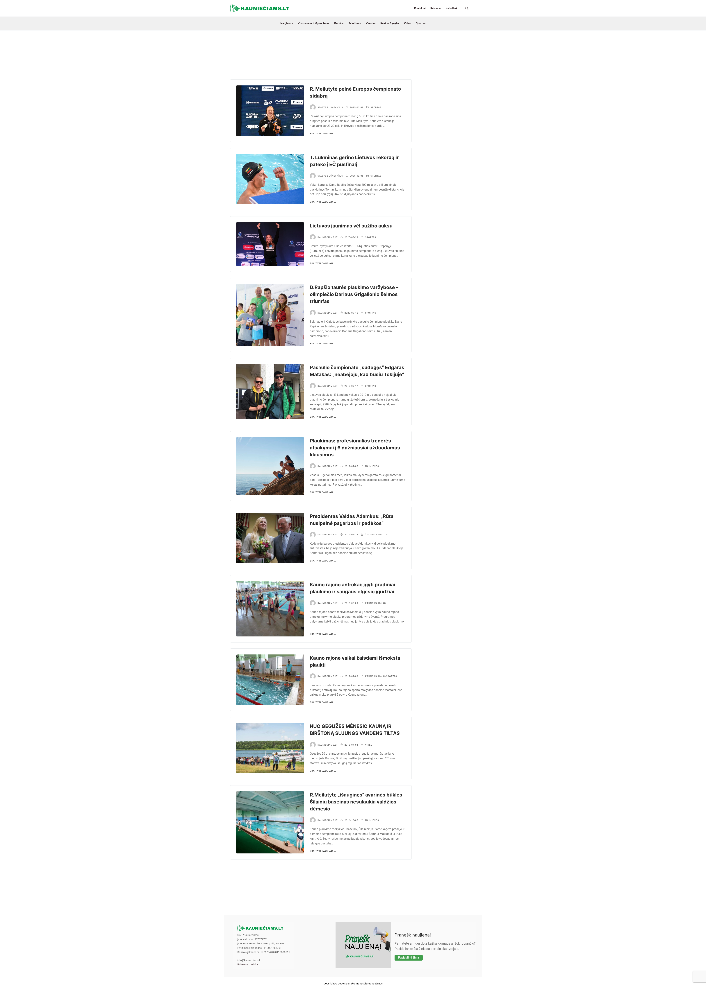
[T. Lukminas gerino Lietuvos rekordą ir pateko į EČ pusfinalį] (270, 179)
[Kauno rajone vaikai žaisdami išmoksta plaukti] (270, 679)
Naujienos (371, 466)
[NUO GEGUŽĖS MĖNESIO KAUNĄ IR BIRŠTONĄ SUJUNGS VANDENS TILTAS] (270, 748)
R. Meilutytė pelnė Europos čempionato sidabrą (355, 92)
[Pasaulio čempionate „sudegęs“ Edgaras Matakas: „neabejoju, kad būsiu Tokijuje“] (270, 391)
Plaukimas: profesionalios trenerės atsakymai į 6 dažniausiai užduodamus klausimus (355, 447)
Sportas (375, 107)
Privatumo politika (247, 964)
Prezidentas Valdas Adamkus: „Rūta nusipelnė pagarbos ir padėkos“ (351, 519)
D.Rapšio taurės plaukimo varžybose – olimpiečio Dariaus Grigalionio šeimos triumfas (354, 294)
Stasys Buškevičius (330, 107)
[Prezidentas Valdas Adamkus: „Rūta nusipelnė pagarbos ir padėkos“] (270, 538)
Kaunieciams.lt (328, 313)
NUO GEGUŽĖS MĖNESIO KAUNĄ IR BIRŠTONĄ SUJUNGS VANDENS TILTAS (355, 729)
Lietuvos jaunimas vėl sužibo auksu (351, 226)
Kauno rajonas (375, 603)
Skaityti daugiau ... (323, 133)
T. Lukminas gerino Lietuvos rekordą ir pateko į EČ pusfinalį (354, 161)
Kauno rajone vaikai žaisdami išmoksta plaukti (355, 661)
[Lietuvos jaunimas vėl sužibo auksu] (270, 244)
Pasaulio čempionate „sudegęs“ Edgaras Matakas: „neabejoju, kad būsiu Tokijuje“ (357, 371)
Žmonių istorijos (376, 534)
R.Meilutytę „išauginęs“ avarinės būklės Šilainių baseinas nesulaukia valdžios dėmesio (356, 802)
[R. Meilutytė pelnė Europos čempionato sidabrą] (270, 110)
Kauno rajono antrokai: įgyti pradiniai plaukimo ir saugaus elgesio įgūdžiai (352, 588)
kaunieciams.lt (328, 237)
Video (368, 745)
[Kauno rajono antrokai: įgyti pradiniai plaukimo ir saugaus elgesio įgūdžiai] (270, 608)
